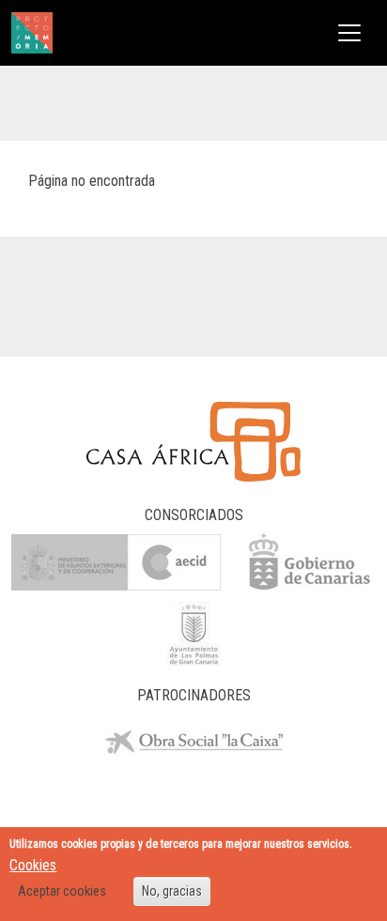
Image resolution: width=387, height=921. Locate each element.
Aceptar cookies (62, 890)
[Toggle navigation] (349, 33)
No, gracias (172, 890)
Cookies (32, 865)
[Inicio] (32, 33)
